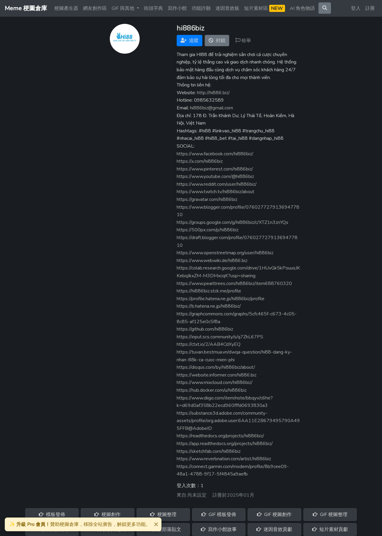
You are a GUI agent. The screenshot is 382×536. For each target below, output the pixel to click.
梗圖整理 (166, 514)
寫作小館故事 (222, 529)
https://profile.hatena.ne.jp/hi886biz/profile (220, 298)
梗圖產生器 (66, 8)
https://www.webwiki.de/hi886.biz (212, 260)
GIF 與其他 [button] (123, 8)
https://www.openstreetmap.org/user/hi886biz (225, 253)
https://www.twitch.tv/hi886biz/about (215, 191)
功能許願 (201, 8)
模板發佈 (55, 514)
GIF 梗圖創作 (277, 514)
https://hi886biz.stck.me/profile (209, 291)
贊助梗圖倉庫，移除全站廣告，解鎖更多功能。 (79, 524)
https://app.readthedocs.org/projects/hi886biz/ (225, 443)
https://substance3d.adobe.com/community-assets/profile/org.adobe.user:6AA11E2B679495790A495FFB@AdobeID (238, 421)
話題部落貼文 (166, 529)
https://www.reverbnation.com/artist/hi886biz (224, 459)
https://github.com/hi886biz (205, 329)
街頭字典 (153, 8)
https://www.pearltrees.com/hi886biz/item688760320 (234, 283)
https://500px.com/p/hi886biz (207, 230)
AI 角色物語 (302, 8)
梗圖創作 (110, 514)
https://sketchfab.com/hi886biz (209, 451)
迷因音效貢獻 (277, 529)
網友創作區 (95, 8)
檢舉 (245, 40)
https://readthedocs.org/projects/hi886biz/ (220, 436)
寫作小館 (177, 8)
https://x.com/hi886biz (200, 161)
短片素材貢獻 (333, 529)
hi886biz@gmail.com (211, 108)
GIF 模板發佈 (221, 514)
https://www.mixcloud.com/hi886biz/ (214, 382)
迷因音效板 (227, 8)
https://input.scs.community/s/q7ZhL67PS (220, 337)
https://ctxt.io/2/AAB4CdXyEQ (209, 344)
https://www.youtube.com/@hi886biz (215, 176)
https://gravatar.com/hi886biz (207, 199)
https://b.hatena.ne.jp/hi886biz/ (209, 306)
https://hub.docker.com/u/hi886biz (212, 390)
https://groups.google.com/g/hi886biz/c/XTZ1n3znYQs (232, 222)
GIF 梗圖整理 (333, 514)
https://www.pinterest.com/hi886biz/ (215, 169)
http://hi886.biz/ (213, 92)
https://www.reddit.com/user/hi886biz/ (217, 184)
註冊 (370, 8)
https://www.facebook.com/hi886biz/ (215, 154)
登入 (356, 8)
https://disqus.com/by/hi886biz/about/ (216, 367)
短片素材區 (263, 8)
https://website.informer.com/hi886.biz (216, 375)
